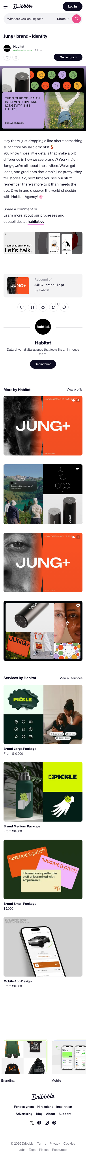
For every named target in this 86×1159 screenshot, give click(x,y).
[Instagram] (47, 1122)
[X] (32, 1122)
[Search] (76, 18)
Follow (38, 50)
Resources (59, 1149)
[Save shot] (15, 57)
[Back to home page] (23, 6)
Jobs (22, 1149)
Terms (41, 1143)
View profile (74, 389)
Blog (39, 1114)
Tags (32, 1149)
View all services (71, 678)
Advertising (24, 1114)
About (50, 1114)
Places (44, 1149)
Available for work (22, 50)
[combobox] (29, 19)
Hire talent (45, 1106)
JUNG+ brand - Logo (49, 285)
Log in (72, 6)
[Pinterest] (54, 1122)
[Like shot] (7, 57)
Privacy (55, 1143)
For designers (24, 1106)
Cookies (69, 1143)
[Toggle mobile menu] (6, 6)
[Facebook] (39, 1122)
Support (65, 1114)
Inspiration (64, 1106)
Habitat (18, 46)
